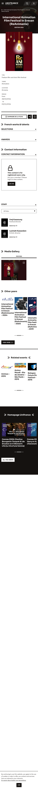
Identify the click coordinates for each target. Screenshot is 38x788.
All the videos (8, 460)
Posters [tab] (19, 256)
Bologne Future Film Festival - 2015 (33, 376)
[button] (24, 263)
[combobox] (19, 211)
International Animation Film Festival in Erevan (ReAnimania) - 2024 (7, 309)
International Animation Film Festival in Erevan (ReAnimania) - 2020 (21, 318)
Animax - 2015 (5, 375)
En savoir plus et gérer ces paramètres (13, 780)
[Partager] (30, 117)
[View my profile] (33, 4)
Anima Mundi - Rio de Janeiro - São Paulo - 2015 (20, 374)
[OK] (19, 785)
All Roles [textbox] (6, 211)
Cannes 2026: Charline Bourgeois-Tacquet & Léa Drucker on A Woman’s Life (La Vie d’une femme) (12, 442)
